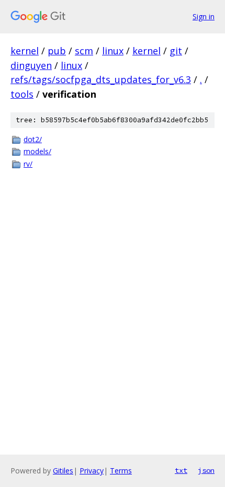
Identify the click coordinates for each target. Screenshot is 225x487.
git (176, 50)
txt (181, 470)
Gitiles (63, 471)
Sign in (204, 16)
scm (84, 50)
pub (57, 50)
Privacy (92, 471)
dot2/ (33, 139)
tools (21, 94)
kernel (24, 50)
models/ (37, 151)
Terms (121, 471)
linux (112, 50)
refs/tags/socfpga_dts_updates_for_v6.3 (100, 79)
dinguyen (31, 65)
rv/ (28, 164)
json (206, 470)
